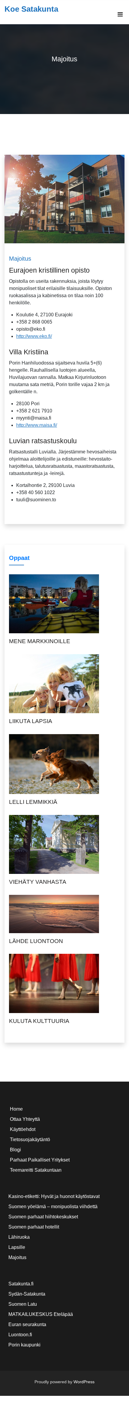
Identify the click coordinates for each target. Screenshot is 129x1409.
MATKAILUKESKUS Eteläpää (40, 1314)
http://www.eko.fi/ (34, 336)
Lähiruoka (19, 1237)
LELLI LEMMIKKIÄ (33, 802)
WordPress (84, 1381)
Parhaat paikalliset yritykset (40, 1159)
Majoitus (20, 258)
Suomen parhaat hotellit (33, 1226)
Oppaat (19, 558)
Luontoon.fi (20, 1334)
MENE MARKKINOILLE (39, 641)
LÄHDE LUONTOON (36, 941)
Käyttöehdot (22, 1129)
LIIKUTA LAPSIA (30, 721)
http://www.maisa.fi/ (36, 425)
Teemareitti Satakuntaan (36, 1170)
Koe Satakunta (31, 8)
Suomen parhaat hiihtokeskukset (43, 1216)
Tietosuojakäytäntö (30, 1139)
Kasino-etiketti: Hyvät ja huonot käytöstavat (54, 1196)
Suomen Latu (22, 1304)
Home (16, 1109)
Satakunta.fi (21, 1283)
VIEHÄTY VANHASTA (37, 882)
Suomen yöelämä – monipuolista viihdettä (53, 1206)
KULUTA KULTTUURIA (39, 1021)
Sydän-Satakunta (26, 1293)
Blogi (15, 1149)
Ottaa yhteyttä (25, 1119)
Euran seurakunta (27, 1324)
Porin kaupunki (24, 1344)
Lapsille (16, 1247)
